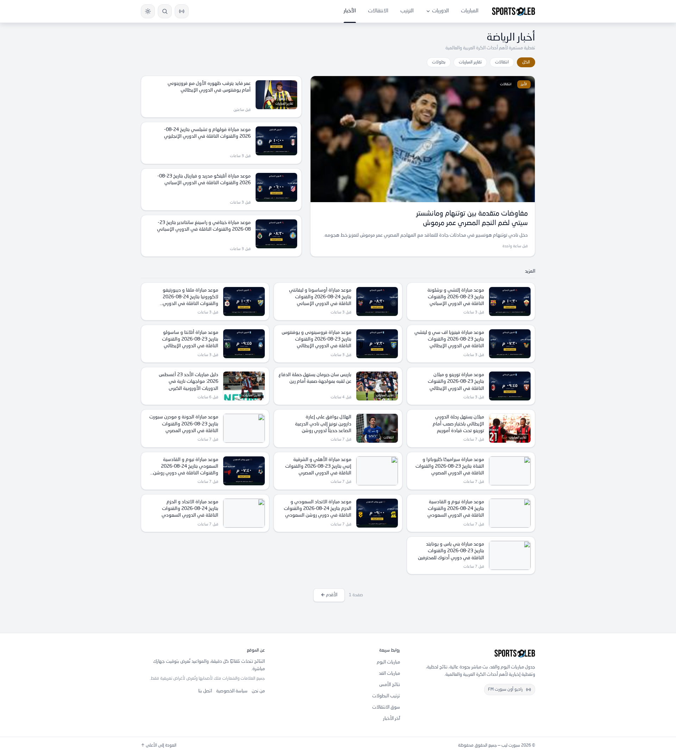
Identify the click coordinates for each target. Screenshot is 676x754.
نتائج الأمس (389, 685)
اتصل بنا (205, 691)
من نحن (258, 691)
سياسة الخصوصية (232, 691)
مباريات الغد (389, 673)
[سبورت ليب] (473, 653)
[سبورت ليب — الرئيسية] (513, 11)
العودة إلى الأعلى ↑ (158, 745)
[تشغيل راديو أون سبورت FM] (182, 11)
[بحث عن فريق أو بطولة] (165, 11)
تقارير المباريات (470, 62)
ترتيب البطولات (386, 696)
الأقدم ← (329, 595)
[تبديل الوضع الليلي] (148, 11)
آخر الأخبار (391, 718)
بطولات (438, 62)
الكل (526, 62)
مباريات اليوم (388, 662)
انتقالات (502, 62)
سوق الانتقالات (386, 707)
